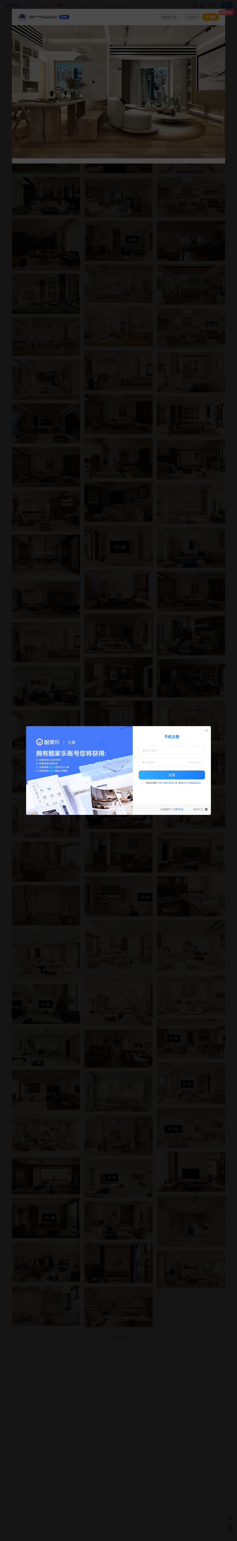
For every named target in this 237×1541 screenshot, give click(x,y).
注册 (171, 775)
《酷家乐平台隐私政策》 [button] (189, 782)
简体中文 (198, 809)
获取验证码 (195, 762)
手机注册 (171, 736)
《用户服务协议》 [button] (166, 782)
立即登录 (178, 809)
